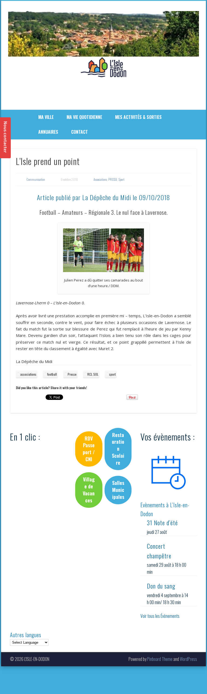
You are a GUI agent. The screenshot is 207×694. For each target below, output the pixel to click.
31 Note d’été (162, 522)
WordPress (188, 659)
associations (28, 374)
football (52, 374)
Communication (35, 179)
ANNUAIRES (48, 132)
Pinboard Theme (159, 659)
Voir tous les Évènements (160, 616)
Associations (100, 179)
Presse (72, 374)
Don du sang (161, 586)
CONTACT (79, 132)
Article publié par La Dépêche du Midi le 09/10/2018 (103, 197)
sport (112, 374)
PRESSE (112, 179)
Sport (121, 179)
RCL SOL (92, 374)
